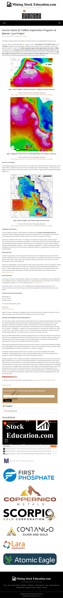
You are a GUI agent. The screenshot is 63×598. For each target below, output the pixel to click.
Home (5, 585)
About (8, 585)
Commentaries (31, 585)
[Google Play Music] (37, 15)
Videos (46, 585)
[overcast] (29, 18)
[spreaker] (23, 18)
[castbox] (34, 18)
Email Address (7, 394)
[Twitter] (23, 15)
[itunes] (29, 15)
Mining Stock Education (38, 594)
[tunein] (31, 18)
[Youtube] (31, 15)
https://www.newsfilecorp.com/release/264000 (43, 380)
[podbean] (37, 18)
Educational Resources (54, 585)
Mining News (23, 585)
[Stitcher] (34, 15)
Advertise (39, 587)
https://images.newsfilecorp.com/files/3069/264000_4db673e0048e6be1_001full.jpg (31, 94)
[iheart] (40, 15)
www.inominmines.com (8, 272)
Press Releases (24, 36)
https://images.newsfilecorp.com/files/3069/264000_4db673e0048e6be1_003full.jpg (31, 225)
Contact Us (44, 587)
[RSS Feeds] (26, 18)
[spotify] (40, 18)
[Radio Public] (26, 15)
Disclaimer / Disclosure (31, 587)
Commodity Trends (20, 587)
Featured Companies (39, 585)
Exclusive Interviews (15, 585)
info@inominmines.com (8, 309)
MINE (16, 282)
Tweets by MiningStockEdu (10, 411)
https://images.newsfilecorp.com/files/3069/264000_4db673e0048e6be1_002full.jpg (31, 159)
